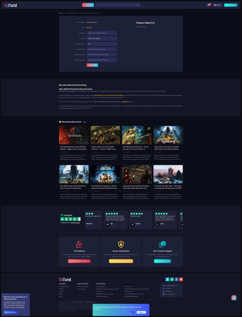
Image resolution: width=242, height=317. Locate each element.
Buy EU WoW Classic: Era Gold (134, 294)
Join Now (129, 312)
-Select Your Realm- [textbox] (94, 38)
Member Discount (64, 286)
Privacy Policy (81, 289)
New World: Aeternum (72, 13)
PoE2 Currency (100, 286)
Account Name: (80, 49)
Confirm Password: (79, 60)
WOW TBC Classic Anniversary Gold (107, 289)
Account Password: (79, 54)
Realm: (83, 38)
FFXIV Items (128, 291)
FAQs (60, 294)
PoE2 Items (128, 286)
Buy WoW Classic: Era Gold (104, 294)
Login (227, 5)
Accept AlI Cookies (10, 312)
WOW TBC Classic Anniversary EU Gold (137, 289)
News (60, 296)
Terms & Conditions (83, 286)
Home (63, 13)
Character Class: (80, 44)
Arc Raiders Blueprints (131, 296)
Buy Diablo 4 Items (102, 296)
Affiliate (61, 289)
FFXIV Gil (99, 291)
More (85, 122)
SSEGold (125, 101)
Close (141, 312)
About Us (62, 291)
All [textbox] (89, 44)
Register (233, 5)
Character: (82, 33)
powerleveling (84, 13)
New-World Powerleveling (115, 95)
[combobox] (102, 38)
